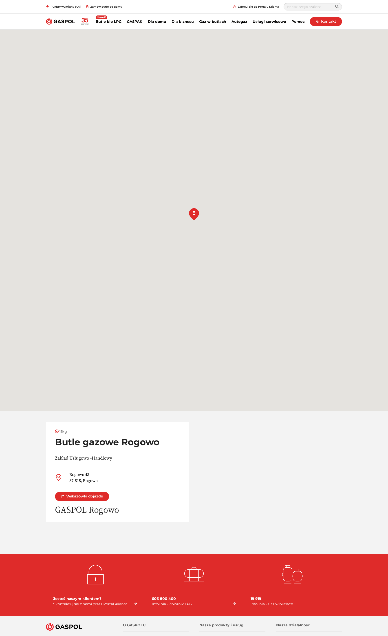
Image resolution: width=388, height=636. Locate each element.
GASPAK (134, 22)
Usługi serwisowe (269, 22)
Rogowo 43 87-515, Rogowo (83, 477)
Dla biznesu (183, 22)
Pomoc (297, 22)
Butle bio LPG (108, 22)
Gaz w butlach (212, 22)
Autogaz (239, 22)
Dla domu (157, 22)
